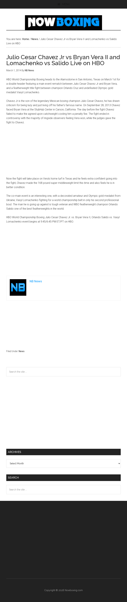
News (21, 351)
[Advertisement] (63, 152)
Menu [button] (66, 4)
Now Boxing (63, 22)
